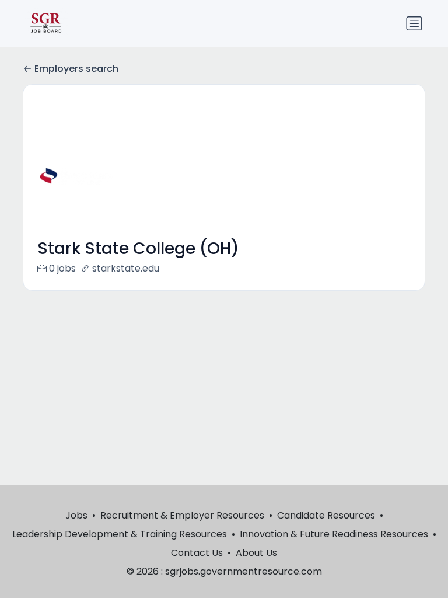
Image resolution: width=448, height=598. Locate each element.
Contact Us (197, 552)
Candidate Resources (326, 515)
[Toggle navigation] (414, 23)
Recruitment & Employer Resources (182, 515)
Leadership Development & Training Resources (119, 534)
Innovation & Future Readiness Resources (334, 534)
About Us (256, 552)
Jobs (76, 515)
